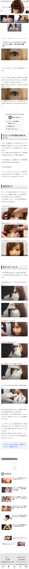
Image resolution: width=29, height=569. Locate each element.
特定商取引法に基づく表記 (7, 562)
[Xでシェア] (14, 468)
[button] (26, 332)
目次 (13, 117)
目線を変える (11, 126)
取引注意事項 (21, 559)
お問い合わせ (22, 557)
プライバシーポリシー (21, 562)
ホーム (8, 557)
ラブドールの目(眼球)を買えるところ (13, 122)
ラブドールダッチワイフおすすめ (10, 458)
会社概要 (7, 559)
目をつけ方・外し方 (13, 129)
